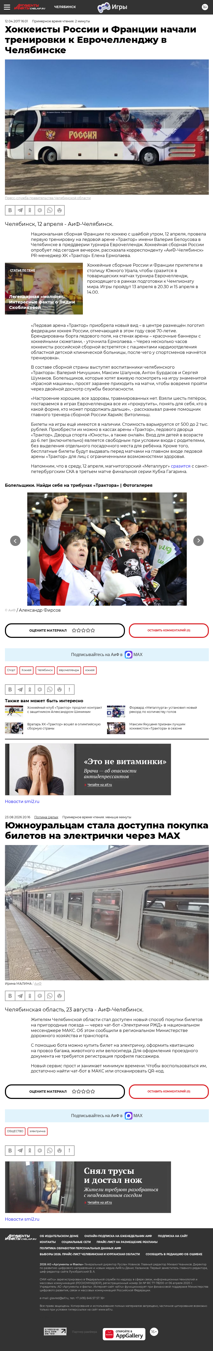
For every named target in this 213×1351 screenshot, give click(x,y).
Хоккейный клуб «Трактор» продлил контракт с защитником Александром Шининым (64, 710)
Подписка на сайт (173, 1236)
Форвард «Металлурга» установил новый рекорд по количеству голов (163, 710)
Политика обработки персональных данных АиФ (80, 1248)
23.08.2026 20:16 (17, 817)
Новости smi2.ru (22, 801)
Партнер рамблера (84, 1331)
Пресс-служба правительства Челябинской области (48, 198)
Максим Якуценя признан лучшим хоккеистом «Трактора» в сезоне (157, 726)
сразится (181, 466)
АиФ (12, 610)
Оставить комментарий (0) (169, 630)
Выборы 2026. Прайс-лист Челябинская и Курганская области (90, 1254)
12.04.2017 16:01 (16, 21)
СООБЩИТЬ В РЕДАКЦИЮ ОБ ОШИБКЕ (174, 1254)
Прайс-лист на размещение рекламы (127, 1242)
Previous (15, 541)
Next (198, 541)
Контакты (48, 1242)
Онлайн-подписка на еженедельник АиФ (118, 1236)
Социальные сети (76, 1242)
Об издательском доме (59, 1236)
